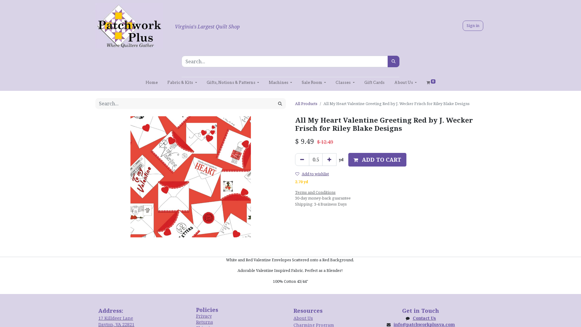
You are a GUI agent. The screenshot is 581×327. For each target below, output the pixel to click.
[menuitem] (151, 82)
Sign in (473, 25)
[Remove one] (302, 159)
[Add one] (329, 159)
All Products (306, 103)
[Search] (393, 61)
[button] (377, 160)
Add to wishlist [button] (315, 174)
